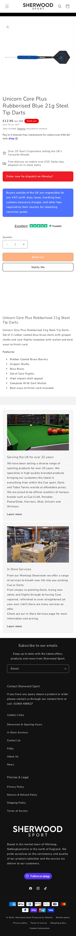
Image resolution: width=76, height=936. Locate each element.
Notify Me (38, 267)
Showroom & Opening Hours (24, 724)
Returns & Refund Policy (22, 794)
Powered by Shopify (42, 917)
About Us (13, 756)
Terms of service (39, 923)
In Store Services (17, 732)
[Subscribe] (65, 669)
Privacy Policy (15, 786)
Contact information (39, 928)
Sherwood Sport (23, 917)
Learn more (14, 514)
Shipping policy (58, 923)
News (10, 764)
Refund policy (63, 917)
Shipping (21, 128)
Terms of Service (17, 811)
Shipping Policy (16, 802)
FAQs (10, 748)
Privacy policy (20, 923)
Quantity (7, 237)
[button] (7, 6)
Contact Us (14, 740)
